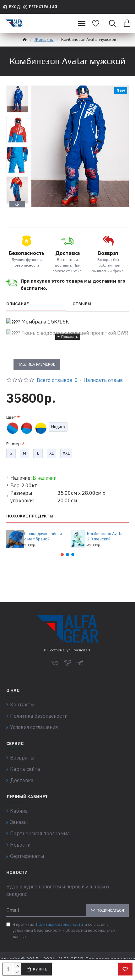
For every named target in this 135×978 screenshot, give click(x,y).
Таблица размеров (37, 364)
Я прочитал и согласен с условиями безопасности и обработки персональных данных (64, 930)
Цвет (11, 417)
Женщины (44, 39)
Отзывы (82, 304)
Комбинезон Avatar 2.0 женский (105, 536)
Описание (17, 304)
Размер (13, 443)
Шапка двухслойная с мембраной (43, 536)
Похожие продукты (29, 516)
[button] (17, 87)
